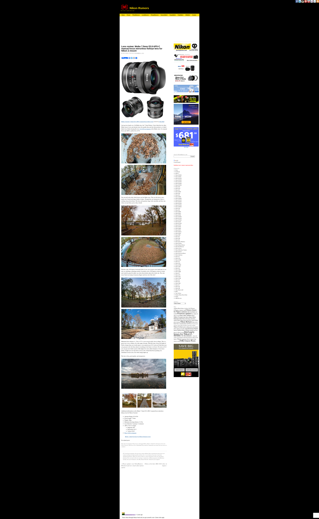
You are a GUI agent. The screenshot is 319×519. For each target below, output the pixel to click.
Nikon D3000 (178, 175)
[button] (186, 360)
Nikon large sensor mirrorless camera (186, 320)
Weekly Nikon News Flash (181, 295)
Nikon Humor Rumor (180, 245)
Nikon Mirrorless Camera (181, 250)
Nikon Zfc (177, 286)
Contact (194, 15)
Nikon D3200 (178, 180)
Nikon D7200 (178, 220)
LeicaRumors (145, 15)
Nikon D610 (178, 213)
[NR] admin (126, 53)
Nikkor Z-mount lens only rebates (183, 317)
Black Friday (181, 308)
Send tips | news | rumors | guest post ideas (183, 165)
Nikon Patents (178, 251)
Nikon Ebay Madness (180, 241)
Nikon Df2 (177, 238)
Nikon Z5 (177, 261)
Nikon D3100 (178, 178)
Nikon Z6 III (187, 323)
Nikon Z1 (177, 256)
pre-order (185, 328)
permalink (145, 445)
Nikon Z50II (178, 265)
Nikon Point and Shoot (180, 253)
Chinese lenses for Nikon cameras (185, 311)
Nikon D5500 (178, 205)
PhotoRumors (136, 15)
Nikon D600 (178, 211)
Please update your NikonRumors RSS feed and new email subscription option (132, 465)
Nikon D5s (177, 208)
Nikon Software (178, 255)
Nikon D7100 (178, 218)
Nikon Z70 (177, 275)
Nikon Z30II (178, 260)
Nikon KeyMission (179, 246)
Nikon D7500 (178, 223)
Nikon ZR (177, 288)
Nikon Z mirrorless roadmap (189, 325)
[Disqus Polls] (144, 491)
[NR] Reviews (178, 298)
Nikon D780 (178, 226)
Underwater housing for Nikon (189, 337)
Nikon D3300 (178, 181)
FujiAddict (180, 15)
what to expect (190, 339)
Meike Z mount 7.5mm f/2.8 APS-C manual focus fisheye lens (137, 121)
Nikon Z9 (177, 281)
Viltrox (179, 339)
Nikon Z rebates (178, 327)
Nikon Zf (177, 285)
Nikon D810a (178, 231)
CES (189, 308)
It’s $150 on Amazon (145, 129)
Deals (176, 170)
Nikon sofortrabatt (180, 323)
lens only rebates (185, 315)
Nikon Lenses (135, 443)
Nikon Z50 (177, 263)
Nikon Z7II (177, 276)
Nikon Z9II (177, 283)
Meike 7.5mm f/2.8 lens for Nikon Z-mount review (138, 436)
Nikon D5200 (178, 201)
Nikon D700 (178, 215)
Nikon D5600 (178, 206)
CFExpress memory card (180, 310)
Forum (128, 15)
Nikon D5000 (178, 198)
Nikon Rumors (139, 8)
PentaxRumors (155, 15)
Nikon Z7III (178, 278)
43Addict (187, 15)
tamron (175, 330)
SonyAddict (173, 15)
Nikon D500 (178, 196)
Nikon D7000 (178, 216)
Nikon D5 (177, 195)
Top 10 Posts (178, 293)
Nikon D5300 (178, 203)
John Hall (161, 121)
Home (123, 15)
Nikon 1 (177, 173)
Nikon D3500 (178, 185)
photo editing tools (178, 328)
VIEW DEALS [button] (179, 370)
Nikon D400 (178, 191)
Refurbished (191, 328)
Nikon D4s (177, 193)
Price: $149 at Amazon (130, 433)
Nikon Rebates (186, 321)
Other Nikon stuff (179, 290)
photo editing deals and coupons (190, 327)
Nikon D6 (177, 210)
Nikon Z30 (177, 258)
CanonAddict (164, 15)
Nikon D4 (177, 190)
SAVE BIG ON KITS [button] (191, 370)
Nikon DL (177, 240)
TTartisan (181, 337)
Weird (176, 296)
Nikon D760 (178, 225)
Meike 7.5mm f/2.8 (151, 443)
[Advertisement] (144, 32)
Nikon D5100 (178, 200)
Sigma (196, 328)
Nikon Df (177, 236)
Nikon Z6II (177, 270)
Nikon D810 (178, 230)
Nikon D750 (178, 221)
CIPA (188, 312)
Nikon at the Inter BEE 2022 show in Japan (156, 465)
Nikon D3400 (178, 183)
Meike (145, 443)
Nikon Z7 (177, 273)
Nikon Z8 (177, 280)
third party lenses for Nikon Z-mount (184, 333)
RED (176, 291)
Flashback (177, 171)
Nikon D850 (178, 233)
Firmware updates (184, 313)
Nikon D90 (177, 235)
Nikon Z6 (177, 268)
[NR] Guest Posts (132, 445)
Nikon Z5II (177, 266)
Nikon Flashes (178, 243)
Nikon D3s (177, 186)
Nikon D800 (178, 228)
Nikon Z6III (178, 271)
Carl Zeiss (186, 308)
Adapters (176, 308)
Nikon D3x (177, 188)
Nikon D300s (178, 176)
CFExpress (192, 308)
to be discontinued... (186, 336)
